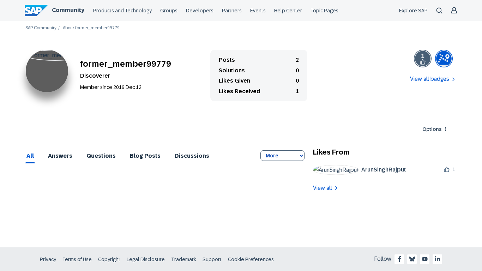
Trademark (183, 259)
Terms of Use (77, 259)
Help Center (288, 10)
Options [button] (431, 129)
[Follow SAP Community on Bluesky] (412, 259)
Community (68, 10)
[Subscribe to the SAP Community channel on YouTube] (425, 259)
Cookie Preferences (251, 259)
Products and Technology (122, 10)
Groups (168, 10)
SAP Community (40, 28)
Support (212, 259)
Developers (199, 10)
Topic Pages (324, 10)
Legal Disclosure (146, 259)
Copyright (109, 259)
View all (322, 188)
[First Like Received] (423, 58)
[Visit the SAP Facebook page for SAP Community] (399, 259)
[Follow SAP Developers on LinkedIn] (437, 259)
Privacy (48, 259)
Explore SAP (413, 10)
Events (258, 10)
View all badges (429, 79)
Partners (232, 10)
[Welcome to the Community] (444, 58)
